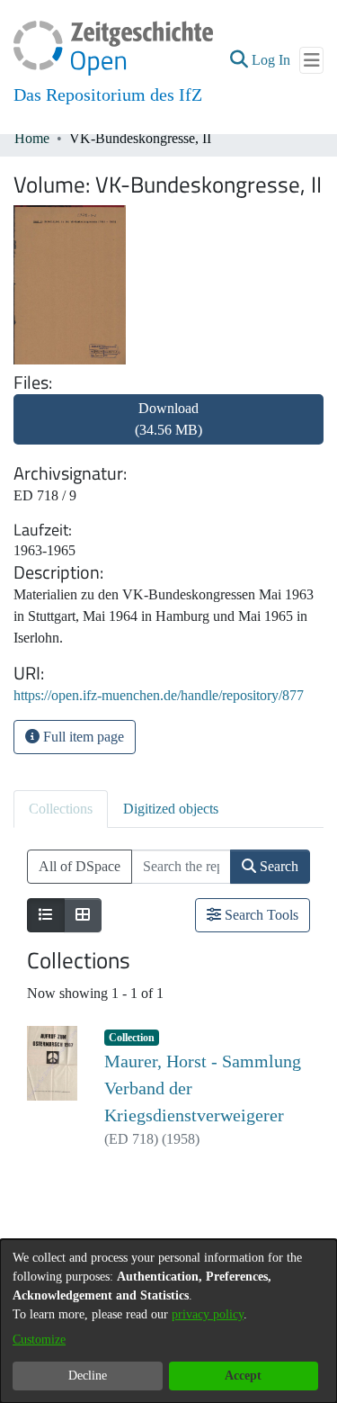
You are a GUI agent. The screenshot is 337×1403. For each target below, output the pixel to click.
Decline (87, 1375)
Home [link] (31, 138)
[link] (168, 429)
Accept (243, 1375)
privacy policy (208, 1314)
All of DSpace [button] (79, 866)
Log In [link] (272, 59)
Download (168, 418)
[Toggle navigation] (311, 60)
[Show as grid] (83, 915)
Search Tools (259, 914)
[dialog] (168, 1321)
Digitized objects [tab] (170, 808)
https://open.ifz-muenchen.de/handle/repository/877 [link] (158, 695)
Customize (39, 1339)
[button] (238, 60)
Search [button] (277, 866)
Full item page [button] (82, 736)
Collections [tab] (61, 808)
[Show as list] (46, 915)
